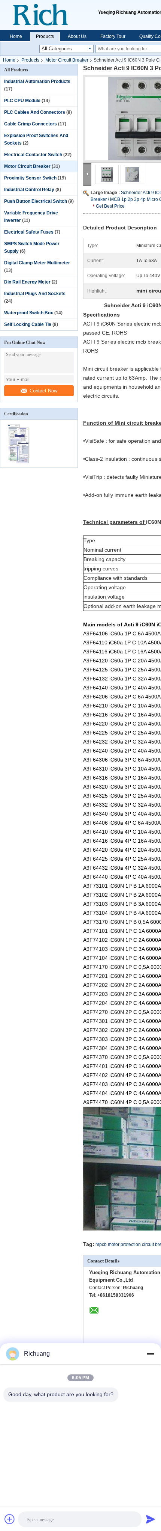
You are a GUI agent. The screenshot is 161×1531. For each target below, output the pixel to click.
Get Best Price (110, 206)
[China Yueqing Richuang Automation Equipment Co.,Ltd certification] (19, 462)
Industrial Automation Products (37, 81)
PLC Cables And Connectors (34, 112)
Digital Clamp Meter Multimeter (37, 262)
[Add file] (9, 1519)
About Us (77, 36)
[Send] (151, 1519)
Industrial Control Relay (29, 189)
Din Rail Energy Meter (27, 282)
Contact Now (43, 391)
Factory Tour (112, 36)
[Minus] (150, 1353)
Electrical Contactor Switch (33, 154)
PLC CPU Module (22, 100)
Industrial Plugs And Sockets (35, 293)
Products (45, 36)
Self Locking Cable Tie (27, 324)
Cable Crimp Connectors (30, 124)
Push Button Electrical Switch (35, 201)
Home (16, 36)
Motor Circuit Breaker (66, 60)
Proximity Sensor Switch (30, 178)
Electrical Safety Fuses (29, 232)
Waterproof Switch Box (28, 312)
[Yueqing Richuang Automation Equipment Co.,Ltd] (49, 15)
